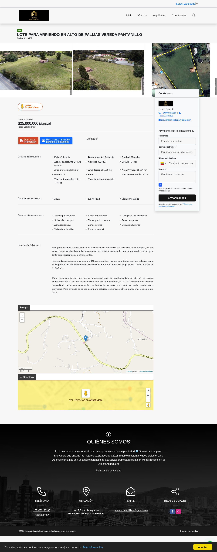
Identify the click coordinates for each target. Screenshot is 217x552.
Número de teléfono (168, 158)
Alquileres (159, 15)
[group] (36, 70)
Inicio (129, 15)
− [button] (22, 320)
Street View (31, 106)
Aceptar (202, 547)
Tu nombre (164, 135)
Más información (93, 547)
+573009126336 (168, 113)
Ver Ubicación (77, 400)
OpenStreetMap (146, 371)
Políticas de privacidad (108, 470)
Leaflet (129, 371)
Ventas (142, 15)
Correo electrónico (168, 147)
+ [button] (22, 315)
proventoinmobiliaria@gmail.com (176, 120)
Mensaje (163, 169)
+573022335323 (166, 116)
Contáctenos (179, 15)
